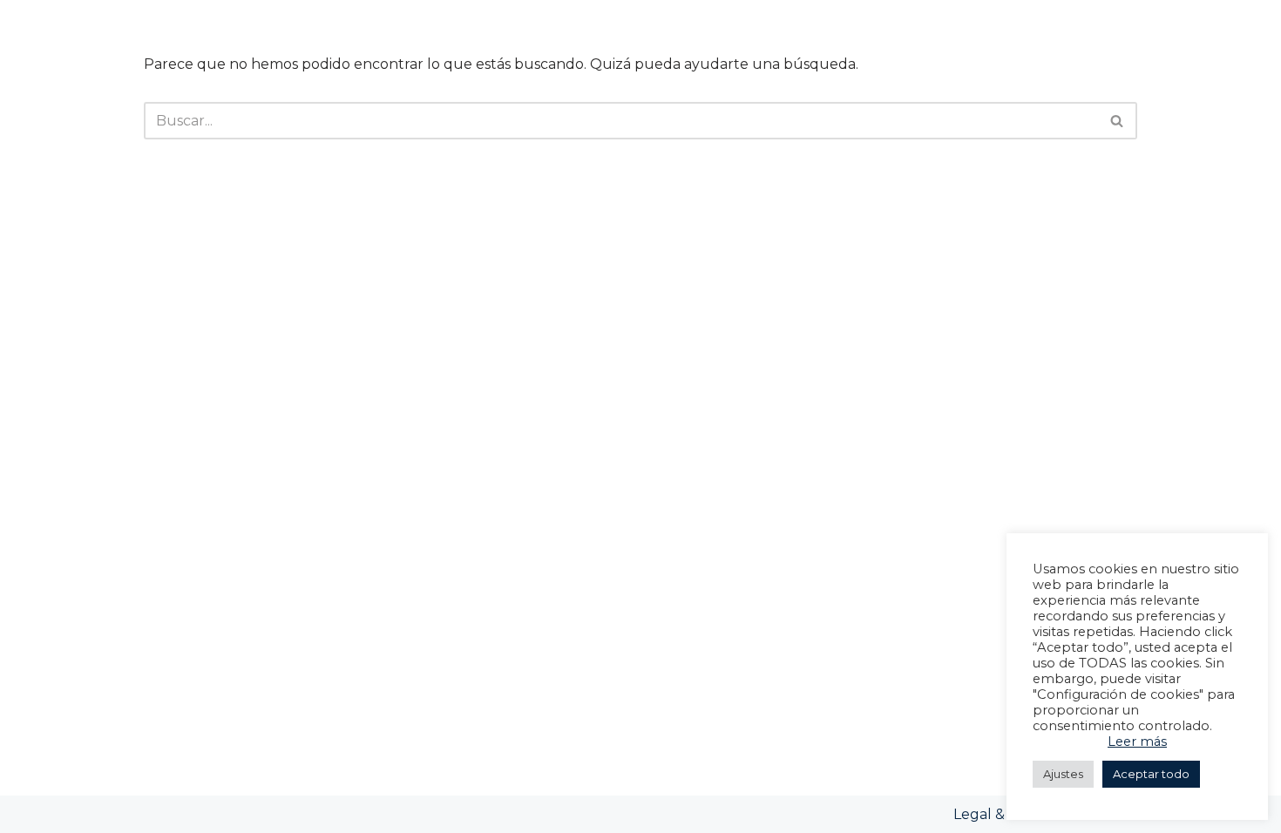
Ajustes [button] (1063, 774)
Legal (974, 814)
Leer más (1137, 741)
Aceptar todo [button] (1151, 774)
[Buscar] (1117, 120)
